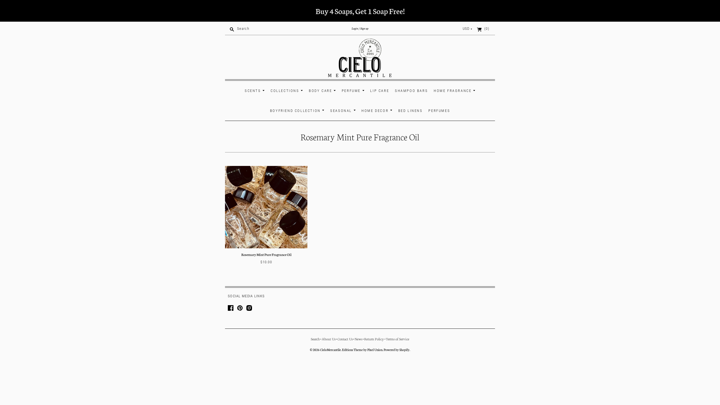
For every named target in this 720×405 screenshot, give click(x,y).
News (358, 338)
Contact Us (345, 338)
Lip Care (379, 91)
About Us (329, 338)
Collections (286, 91)
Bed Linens (410, 111)
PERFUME (352, 91)
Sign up (364, 28)
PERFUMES (439, 111)
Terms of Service (397, 338)
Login (355, 28)
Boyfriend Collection (296, 111)
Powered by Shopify (397, 349)
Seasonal (341, 111)
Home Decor (375, 111)
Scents (253, 91)
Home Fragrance (453, 91)
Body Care (321, 91)
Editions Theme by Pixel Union (362, 349)
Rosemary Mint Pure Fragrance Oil (266, 254)
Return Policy (374, 338)
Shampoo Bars (411, 91)
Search (315, 338)
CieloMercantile (330, 349)
